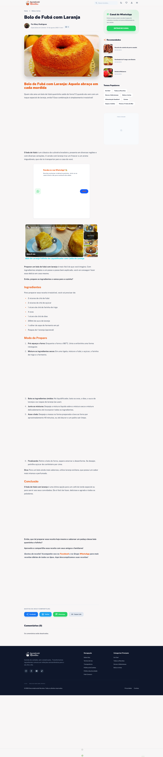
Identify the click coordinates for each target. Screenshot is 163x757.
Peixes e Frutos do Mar (126, 103)
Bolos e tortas (36, 11)
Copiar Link (76, 614)
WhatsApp (60, 614)
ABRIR (84, 191)
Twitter (45, 614)
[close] (82, 750)
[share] (79, 226)
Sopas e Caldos (110, 103)
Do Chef (107, 90)
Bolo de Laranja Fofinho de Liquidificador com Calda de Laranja (54, 227)
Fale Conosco (88, 674)
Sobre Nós (87, 657)
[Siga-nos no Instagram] (26, 671)
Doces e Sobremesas (111, 95)
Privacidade (128, 688)
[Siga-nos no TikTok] (42, 671)
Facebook (31, 614)
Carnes (126, 99)
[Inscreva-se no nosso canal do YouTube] (36, 671)
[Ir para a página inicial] (33, 3)
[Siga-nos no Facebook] (31, 671)
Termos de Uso (88, 661)
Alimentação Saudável (112, 99)
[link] (28, 227)
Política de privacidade (90, 671)
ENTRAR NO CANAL (121, 28)
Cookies (136, 688)
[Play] (91, 243)
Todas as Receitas (120, 90)
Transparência (88, 664)
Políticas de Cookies (90, 667)
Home (26, 11)
